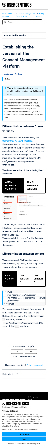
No (31, 352)
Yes (17, 352)
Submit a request (35, 365)
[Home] (16, 5)
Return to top (9, 374)
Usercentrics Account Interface (17, 141)
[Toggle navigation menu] (41, 5)
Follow (7, 79)
